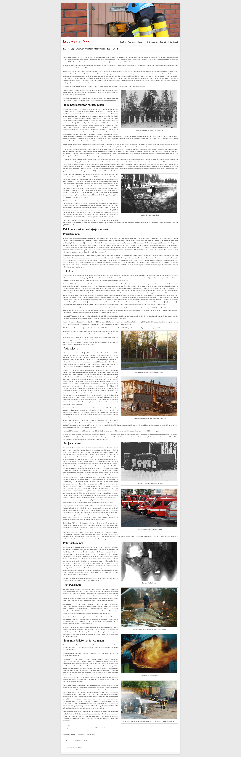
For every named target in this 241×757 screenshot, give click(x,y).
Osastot (163, 42)
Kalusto (140, 42)
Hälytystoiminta (151, 42)
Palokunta (131, 42)
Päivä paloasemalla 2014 (74, 747)
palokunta (90, 734)
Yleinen (88, 741)
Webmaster (69, 741)
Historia (72, 734)
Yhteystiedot (173, 42)
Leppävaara (81, 734)
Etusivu (123, 42)
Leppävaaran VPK (76, 41)
